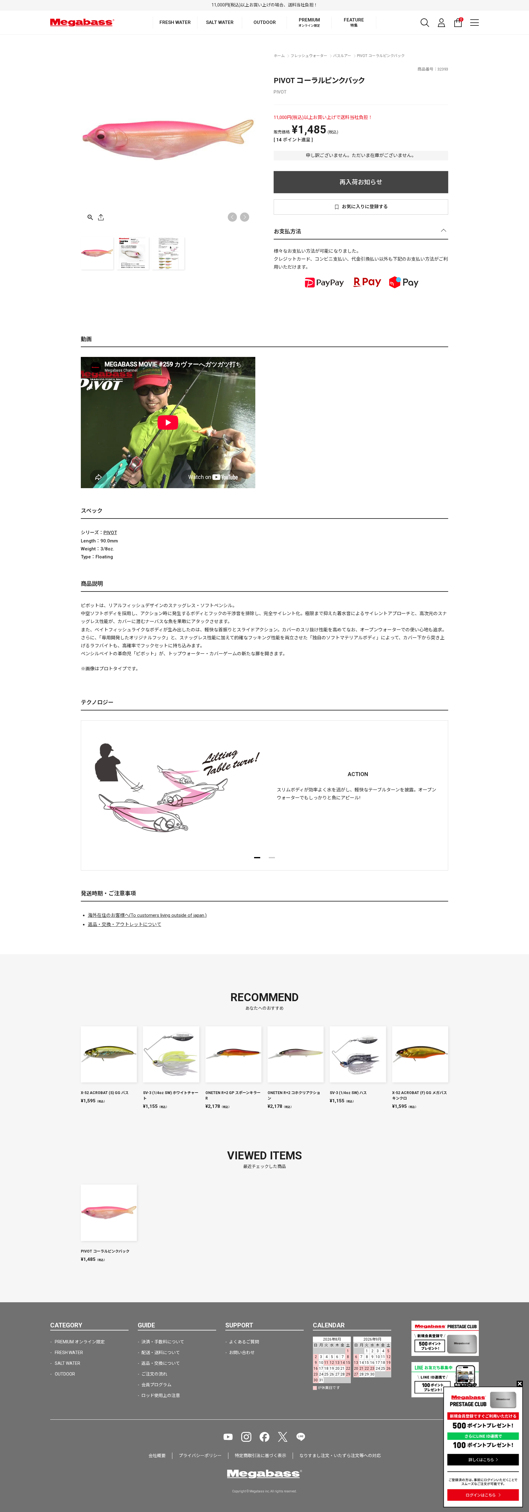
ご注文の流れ (154, 1374)
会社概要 (157, 1455)
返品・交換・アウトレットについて (124, 924)
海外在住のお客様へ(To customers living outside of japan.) (147, 915)
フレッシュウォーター (309, 56)
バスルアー (342, 56)
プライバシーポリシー (200, 1455)
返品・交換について (160, 1363)
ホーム (279, 56)
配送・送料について (160, 1352)
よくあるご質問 (244, 1341)
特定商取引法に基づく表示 (260, 1455)
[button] (244, 217)
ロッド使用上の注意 (160, 1395)
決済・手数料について (162, 1341)
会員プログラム (156, 1384)
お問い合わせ (242, 1352)
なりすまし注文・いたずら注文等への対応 (340, 1455)
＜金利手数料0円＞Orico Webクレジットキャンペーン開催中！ (264, 4)
